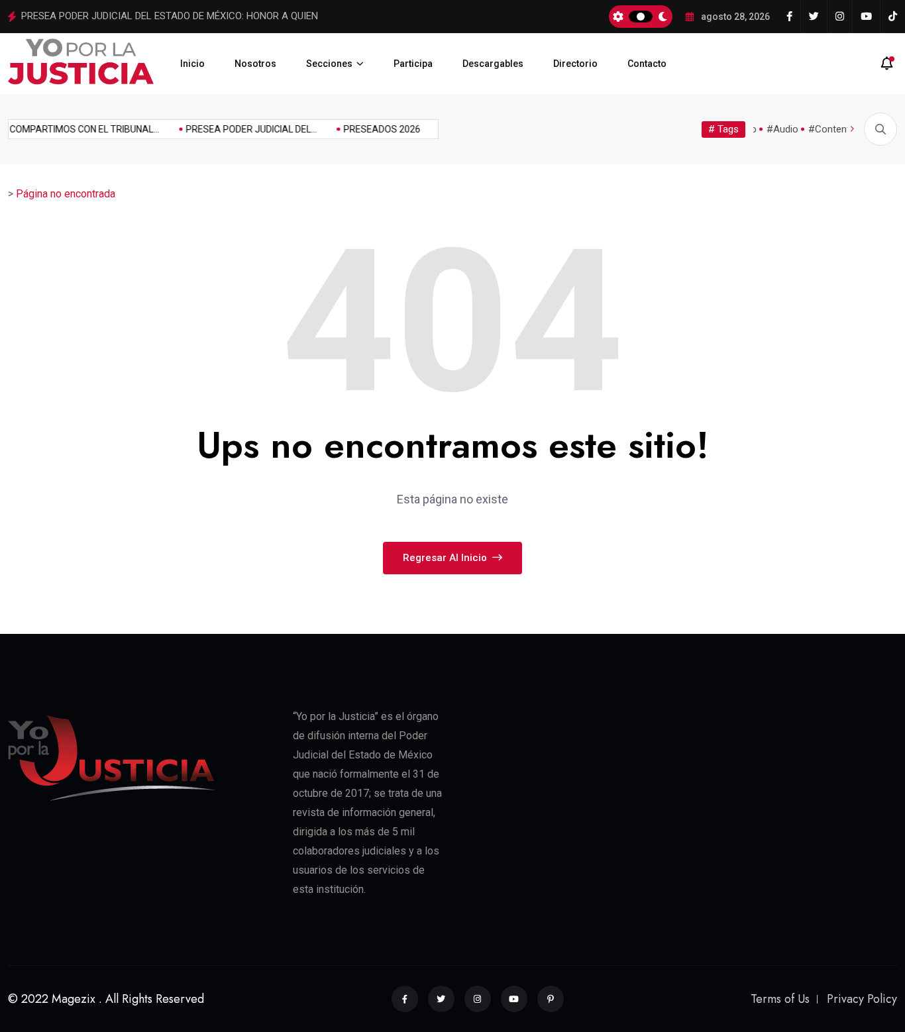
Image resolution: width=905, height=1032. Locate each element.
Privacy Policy (862, 998)
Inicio (192, 63)
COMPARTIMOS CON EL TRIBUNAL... (79, 129)
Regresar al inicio (446, 558)
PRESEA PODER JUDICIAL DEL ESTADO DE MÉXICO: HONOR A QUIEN (169, 16)
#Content (829, 129)
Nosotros (255, 63)
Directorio (575, 63)
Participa (413, 63)
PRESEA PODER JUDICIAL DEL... (246, 129)
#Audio (782, 129)
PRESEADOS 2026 (377, 129)
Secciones (329, 63)
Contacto (646, 63)
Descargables (492, 63)
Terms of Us (780, 998)
